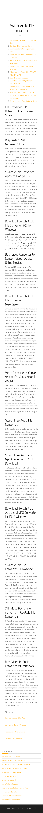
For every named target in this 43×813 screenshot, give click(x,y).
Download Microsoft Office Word (15, 718)
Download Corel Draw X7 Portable (15, 725)
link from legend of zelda (9, 792)
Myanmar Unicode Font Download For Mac (15, 788)
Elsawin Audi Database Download (12, 796)
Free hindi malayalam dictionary (11, 800)
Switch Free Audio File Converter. (20, 78)
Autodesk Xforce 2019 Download (12, 772)
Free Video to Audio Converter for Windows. (23, 101)
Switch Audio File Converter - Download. (22, 92)
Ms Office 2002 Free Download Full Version (15, 768)
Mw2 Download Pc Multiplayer (11, 756)
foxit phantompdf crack (9, 776)
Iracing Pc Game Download (10, 784)
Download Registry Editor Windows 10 (13, 760)
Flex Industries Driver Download (15, 732)
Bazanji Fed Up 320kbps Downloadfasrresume (16, 764)
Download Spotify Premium (13, 739)
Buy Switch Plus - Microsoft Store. (21, 46)
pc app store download (9, 780)
